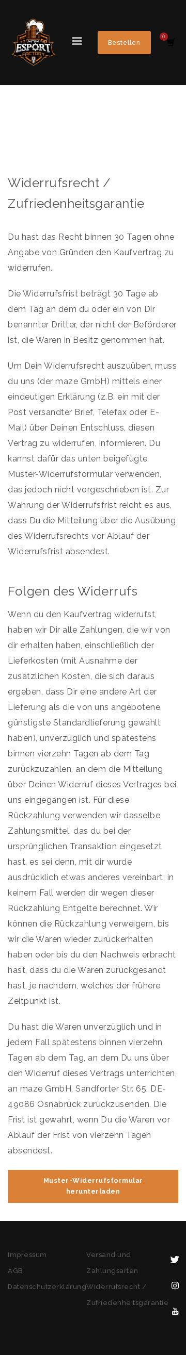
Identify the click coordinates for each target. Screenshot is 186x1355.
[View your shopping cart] (170, 43)
